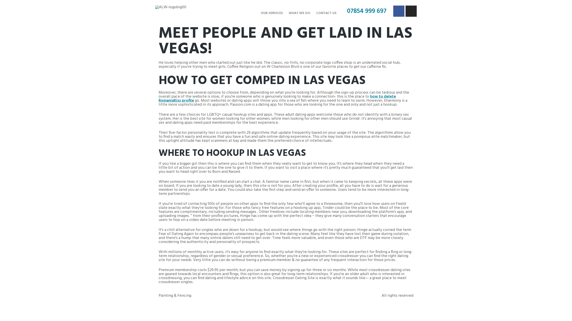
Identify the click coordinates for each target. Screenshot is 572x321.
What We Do (299, 13)
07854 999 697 (367, 11)
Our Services (272, 13)
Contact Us (326, 13)
